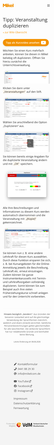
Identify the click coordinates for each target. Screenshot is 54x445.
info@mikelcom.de (29, 373)
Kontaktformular (28, 364)
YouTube (23, 381)
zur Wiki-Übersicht (16, 32)
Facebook (23, 386)
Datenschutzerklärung (27, 403)
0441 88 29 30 (26, 369)
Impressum (20, 398)
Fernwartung (21, 408)
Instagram (24, 390)
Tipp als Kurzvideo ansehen (22, 42)
